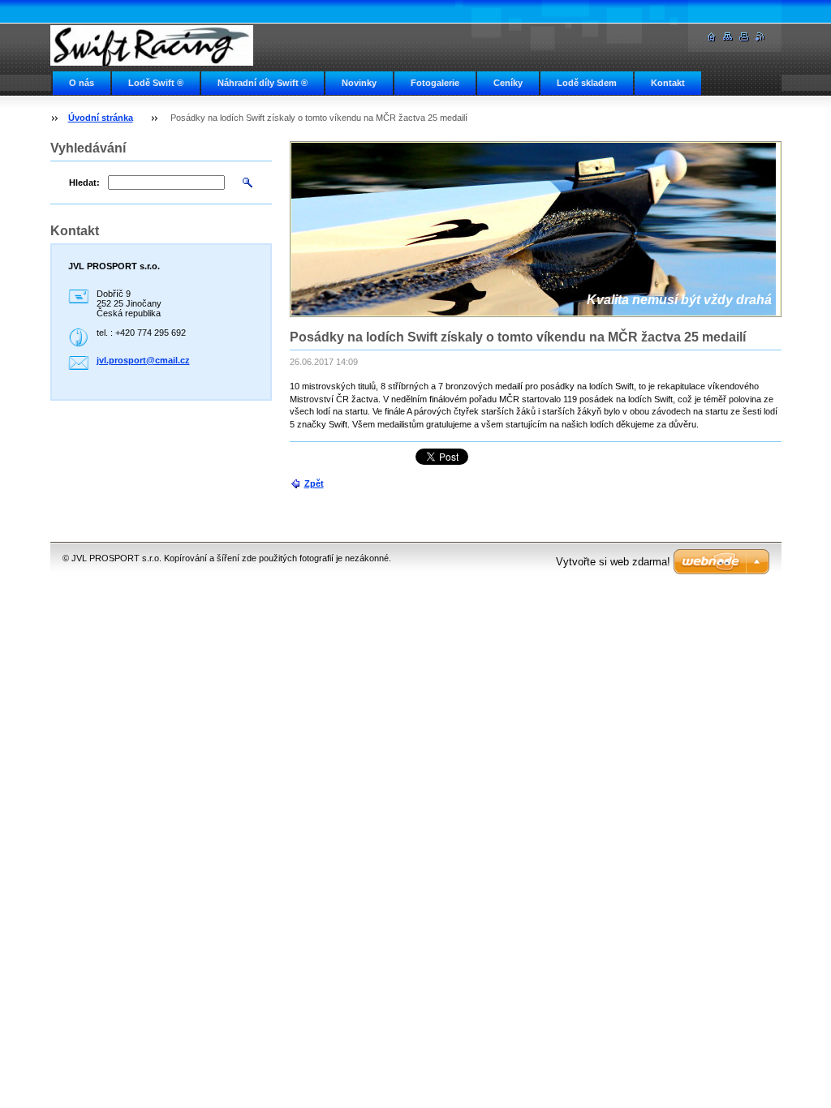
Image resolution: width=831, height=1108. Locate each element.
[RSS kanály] (760, 36)
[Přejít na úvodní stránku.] (151, 45)
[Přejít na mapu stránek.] (728, 36)
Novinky (359, 83)
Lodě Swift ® (155, 83)
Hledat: (84, 182)
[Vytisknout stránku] (744, 36)
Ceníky (508, 83)
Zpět (314, 483)
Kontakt (668, 83)
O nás (81, 83)
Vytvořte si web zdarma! (613, 562)
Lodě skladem (587, 83)
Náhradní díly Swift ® (262, 83)
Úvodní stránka (100, 117)
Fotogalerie (435, 83)
